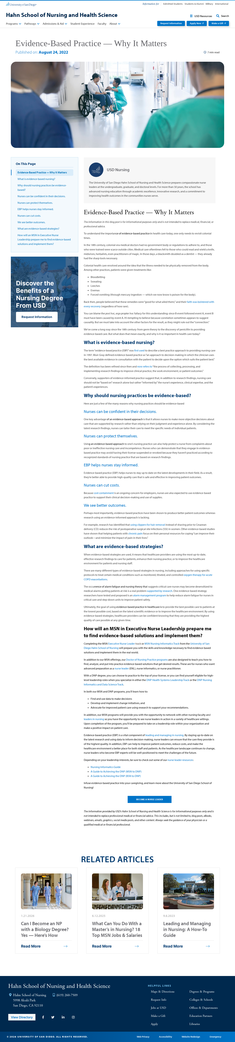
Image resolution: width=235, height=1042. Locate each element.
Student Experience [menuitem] (82, 23)
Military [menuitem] (209, 3)
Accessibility (165, 1036)
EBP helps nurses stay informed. (36, 209)
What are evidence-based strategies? (38, 228)
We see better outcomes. (31, 222)
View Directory (22, 1017)
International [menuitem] (221, 3)
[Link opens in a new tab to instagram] (73, 1017)
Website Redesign (191, 1036)
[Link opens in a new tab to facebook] (43, 1017)
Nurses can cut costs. (29, 215)
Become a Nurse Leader (149, 799)
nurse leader (122, 668)
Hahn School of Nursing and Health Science (62, 14)
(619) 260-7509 (67, 995)
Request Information (171, 23)
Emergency (215, 1036)
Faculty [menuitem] (102, 23)
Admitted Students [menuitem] (173, 3)
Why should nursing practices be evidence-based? (42, 187)
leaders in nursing (94, 719)
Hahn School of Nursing (29, 995)
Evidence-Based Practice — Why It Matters (42, 172)
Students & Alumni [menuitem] (194, 3)
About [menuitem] (113, 23)
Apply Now (195, 23)
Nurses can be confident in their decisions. (42, 196)
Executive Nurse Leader (121, 643)
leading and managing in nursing (164, 735)
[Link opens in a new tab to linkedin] (63, 1017)
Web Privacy (143, 1036)
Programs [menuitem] (12, 23)
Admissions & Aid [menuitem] (53, 23)
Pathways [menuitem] (30, 23)
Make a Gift (217, 23)
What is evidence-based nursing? (36, 179)
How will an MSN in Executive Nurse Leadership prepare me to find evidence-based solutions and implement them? (44, 239)
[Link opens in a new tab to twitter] (53, 1017)
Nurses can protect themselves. (35, 202)
